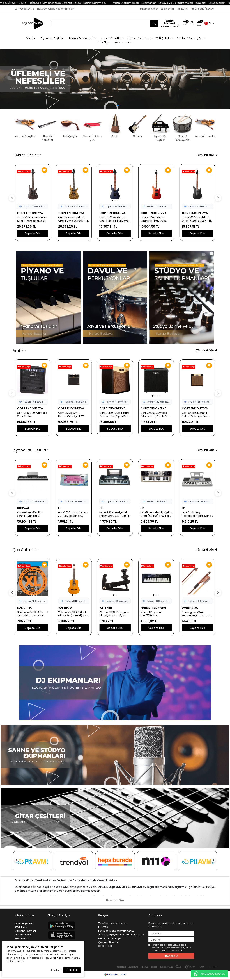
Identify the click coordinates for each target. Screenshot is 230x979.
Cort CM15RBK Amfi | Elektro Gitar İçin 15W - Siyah (196, 414)
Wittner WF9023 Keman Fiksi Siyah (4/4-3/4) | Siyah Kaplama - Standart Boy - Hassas (114, 613)
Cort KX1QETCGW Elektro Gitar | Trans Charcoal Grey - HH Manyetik (32, 219)
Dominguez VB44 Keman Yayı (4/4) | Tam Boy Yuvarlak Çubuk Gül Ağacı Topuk (197, 613)
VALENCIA (65, 608)
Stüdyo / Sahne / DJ (189, 38)
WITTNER (105, 608)
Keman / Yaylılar (111, 38)
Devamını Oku (115, 900)
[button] (209, 23)
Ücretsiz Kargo (25, 171)
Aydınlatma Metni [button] (172, 950)
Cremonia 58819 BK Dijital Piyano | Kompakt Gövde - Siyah (196, 514)
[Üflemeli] (115, 79)
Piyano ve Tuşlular (52, 38)
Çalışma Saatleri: (108, 942)
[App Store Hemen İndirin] (71, 935)
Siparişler (169, 8)
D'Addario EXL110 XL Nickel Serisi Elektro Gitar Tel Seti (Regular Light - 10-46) (32, 613)
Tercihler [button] (56, 970)
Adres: (102, 934)
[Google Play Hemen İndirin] (71, 925)
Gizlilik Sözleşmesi (25, 931)
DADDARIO (24, 608)
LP (18, 508)
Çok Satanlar (25, 549)
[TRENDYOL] (73, 861)
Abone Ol (172, 956)
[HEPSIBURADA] (115, 861)
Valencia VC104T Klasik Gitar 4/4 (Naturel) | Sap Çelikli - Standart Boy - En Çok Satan (73, 613)
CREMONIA (189, 508)
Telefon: (103, 923)
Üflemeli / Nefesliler (139, 38)
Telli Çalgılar (163, 38)
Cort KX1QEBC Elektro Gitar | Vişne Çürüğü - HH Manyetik (73, 219)
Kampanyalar (150, 8)
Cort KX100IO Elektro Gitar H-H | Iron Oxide (154, 219)
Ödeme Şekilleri (24, 923)
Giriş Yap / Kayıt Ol (204, 8)
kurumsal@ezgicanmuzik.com (57, 8)
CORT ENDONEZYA (30, 213)
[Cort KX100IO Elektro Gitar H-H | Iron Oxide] (156, 184)
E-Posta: (103, 927)
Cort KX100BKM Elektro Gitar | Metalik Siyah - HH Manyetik (197, 219)
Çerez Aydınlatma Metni (63, 957)
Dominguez (190, 608)
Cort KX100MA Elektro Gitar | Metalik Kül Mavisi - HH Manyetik (114, 219)
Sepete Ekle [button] (32, 233)
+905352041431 (26, 8)
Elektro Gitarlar (27, 155)
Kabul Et (72, 970)
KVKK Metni (21, 927)
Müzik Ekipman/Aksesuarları (114, 42)
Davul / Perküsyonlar (82, 38)
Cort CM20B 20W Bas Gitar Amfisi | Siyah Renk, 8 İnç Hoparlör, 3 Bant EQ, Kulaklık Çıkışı (156, 414)
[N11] (156, 861)
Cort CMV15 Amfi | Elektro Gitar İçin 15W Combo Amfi (71, 414)
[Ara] (154, 23)
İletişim (184, 8)
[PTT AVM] (32, 861)
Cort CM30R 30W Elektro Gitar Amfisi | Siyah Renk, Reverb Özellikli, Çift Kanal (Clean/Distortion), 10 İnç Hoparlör (114, 414)
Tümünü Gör (205, 155)
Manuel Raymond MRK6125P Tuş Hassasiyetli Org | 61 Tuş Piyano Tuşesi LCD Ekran (155, 613)
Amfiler (19, 350)
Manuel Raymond (153, 608)
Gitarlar (30, 38)
